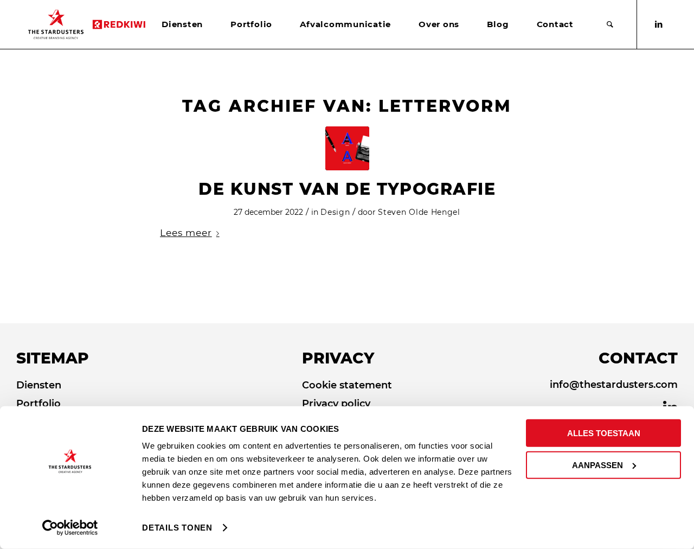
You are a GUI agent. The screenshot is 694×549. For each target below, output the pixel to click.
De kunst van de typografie (347, 189)
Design (335, 212)
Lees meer (186, 232)
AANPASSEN (597, 464)
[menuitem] (182, 24)
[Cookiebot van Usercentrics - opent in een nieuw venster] (70, 528)
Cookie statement (347, 385)
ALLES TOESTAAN (603, 433)
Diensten (38, 385)
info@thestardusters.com (614, 385)
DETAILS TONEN (177, 527)
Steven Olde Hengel (419, 212)
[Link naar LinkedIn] (659, 24)
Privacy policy (336, 404)
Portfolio (38, 404)
